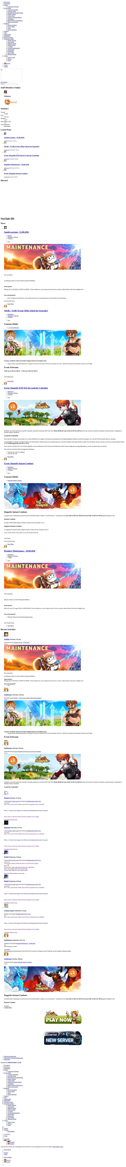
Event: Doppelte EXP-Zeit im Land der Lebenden (21, 155)
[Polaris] (6, 794)
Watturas (7, 96)
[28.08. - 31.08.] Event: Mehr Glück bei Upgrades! (21, 146)
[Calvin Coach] (6, 907)
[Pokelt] (6, 853)
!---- (13, 327)
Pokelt (6, 857)
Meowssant (7, 126)
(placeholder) (11, 1131)
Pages (5, 1154)
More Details (56, 1146)
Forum (6, 1152)
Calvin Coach (9, 911)
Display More (8, 1007)
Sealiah (6, 141)
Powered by (11, 1062)
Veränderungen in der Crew (33, 801)
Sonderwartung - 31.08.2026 (14, 137)
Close (61, 1146)
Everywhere (4, 82)
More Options (8, 1157)
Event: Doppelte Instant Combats (16, 173)
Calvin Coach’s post (13, 801)
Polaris (6, 798)
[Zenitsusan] (6, 691)
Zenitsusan (6, 150)
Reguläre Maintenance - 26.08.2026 (16, 164)
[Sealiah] (6, 636)
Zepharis (7, 827)
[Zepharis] (6, 824)
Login (5, 65)
